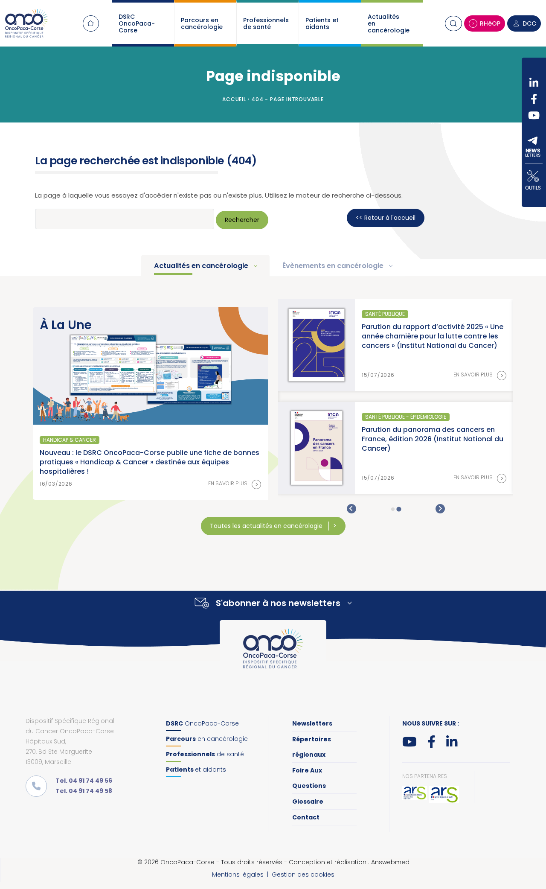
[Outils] (534, 180)
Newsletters (312, 723)
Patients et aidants (322, 23)
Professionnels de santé (266, 23)
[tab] (393, 509)
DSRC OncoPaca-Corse (137, 23)
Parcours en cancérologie (202, 23)
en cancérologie (207, 739)
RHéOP (490, 23)
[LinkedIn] (533, 83)
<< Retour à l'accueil (385, 217)
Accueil (91, 23)
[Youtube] (534, 115)
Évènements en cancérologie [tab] (333, 266)
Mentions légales (238, 874)
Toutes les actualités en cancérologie (267, 526)
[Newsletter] (534, 147)
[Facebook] (534, 99)
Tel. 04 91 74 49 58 (83, 791)
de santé (205, 754)
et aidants (196, 769)
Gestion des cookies (303, 874)
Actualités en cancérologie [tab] (202, 266)
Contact (305, 817)
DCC (529, 23)
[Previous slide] (351, 508)
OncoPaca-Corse (202, 723)
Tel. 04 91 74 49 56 (83, 780)
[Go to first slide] (440, 508)
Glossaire (307, 801)
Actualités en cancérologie (389, 23)
